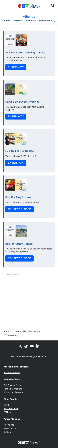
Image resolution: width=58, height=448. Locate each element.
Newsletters (34, 331)
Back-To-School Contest (19, 243)
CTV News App (11, 335)
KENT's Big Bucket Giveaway (22, 101)
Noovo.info (9, 424)
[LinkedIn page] (38, 346)
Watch (7, 20)
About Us (8, 331)
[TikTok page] (26, 346)
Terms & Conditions (13, 388)
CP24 (6, 405)
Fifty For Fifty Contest (18, 197)
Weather (18, 20)
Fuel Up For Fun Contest (20, 151)
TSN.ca (7, 412)
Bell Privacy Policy (12, 385)
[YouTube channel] (32, 346)
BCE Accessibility (12, 372)
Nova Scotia (45, 20)
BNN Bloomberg (11, 408)
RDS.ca (7, 432)
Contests (31, 20)
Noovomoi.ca (10, 428)
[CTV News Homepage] (29, 6)
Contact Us (20, 331)
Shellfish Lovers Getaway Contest (25, 52)
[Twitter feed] (20, 346)
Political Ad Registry (13, 392)
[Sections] (5, 6)
